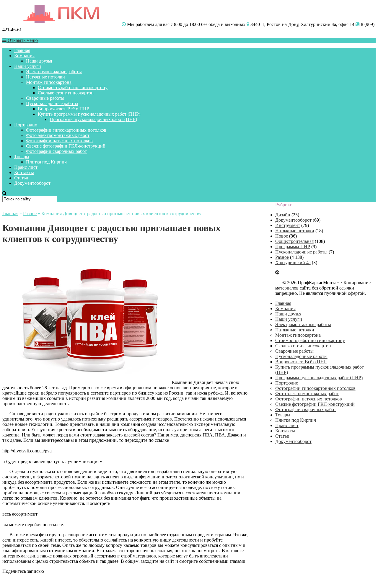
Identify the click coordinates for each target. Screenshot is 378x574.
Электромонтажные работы (54, 71)
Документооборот (32, 183)
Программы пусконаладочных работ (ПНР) (93, 119)
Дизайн (282, 214)
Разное (30, 213)
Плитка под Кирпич (46, 161)
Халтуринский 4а (293, 262)
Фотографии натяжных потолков (59, 140)
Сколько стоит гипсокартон (66, 92)
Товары (21, 156)
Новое (281, 235)
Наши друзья (39, 60)
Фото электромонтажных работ (57, 135)
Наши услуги (27, 66)
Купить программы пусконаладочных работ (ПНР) (89, 114)
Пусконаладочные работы (52, 103)
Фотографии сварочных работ (56, 151)
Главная (22, 50)
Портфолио (25, 124)
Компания (24, 55)
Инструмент (287, 225)
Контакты (24, 172)
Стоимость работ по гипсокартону (72, 87)
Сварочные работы (45, 98)
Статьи (21, 177)
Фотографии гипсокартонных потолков (66, 130)
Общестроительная (294, 241)
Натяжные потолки (45, 76)
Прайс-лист (26, 167)
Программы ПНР (292, 246)
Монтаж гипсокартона (48, 82)
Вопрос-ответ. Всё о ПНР (63, 108)
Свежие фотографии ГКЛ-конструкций (65, 145)
